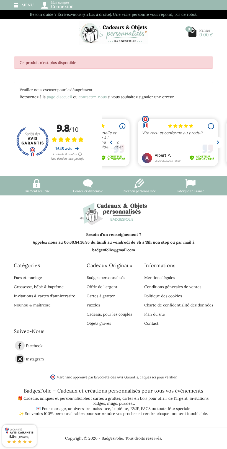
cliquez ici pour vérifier (158, 377)
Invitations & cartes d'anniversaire (44, 295)
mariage (58, 408)
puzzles (125, 403)
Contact (151, 323)
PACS (146, 408)
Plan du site (154, 314)
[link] (20, 345)
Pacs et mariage (28, 277)
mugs (112, 403)
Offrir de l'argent (102, 286)
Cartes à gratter (101, 295)
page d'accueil (59, 96)
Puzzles (93, 305)
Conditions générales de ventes (172, 286)
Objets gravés (99, 323)
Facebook (34, 345)
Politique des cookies (163, 295)
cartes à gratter (106, 398)
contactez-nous (93, 96)
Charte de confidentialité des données (178, 305)
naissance (101, 408)
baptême (120, 408)
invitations (199, 398)
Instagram (35, 359)
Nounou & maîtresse (32, 305)
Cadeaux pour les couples (109, 314)
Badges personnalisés (106, 277)
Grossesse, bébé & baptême (39, 286)
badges (98, 403)
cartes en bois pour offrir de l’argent (154, 398)
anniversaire (79, 408)
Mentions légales (159, 277)
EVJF (134, 408)
